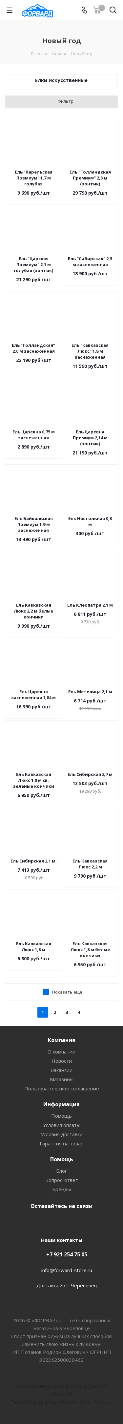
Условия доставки (62, 1134)
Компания (61, 1040)
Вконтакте (60, 1221)
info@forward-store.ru (66, 1270)
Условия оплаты (61, 1125)
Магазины (61, 1079)
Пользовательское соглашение (61, 1088)
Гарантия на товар (62, 1143)
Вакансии (61, 1070)
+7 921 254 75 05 (66, 1254)
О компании (61, 1051)
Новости (61, 1060)
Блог (61, 1170)
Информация (61, 1104)
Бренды (61, 1189)
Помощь (61, 1115)
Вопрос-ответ (61, 1180)
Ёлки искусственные (61, 80)
